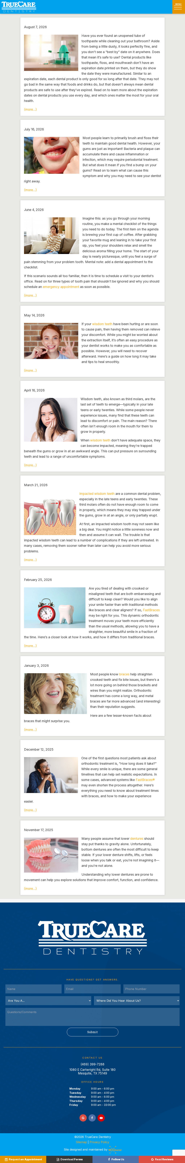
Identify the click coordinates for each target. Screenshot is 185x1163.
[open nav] (178, 6)
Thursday (76, 1101)
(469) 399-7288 (92, 1064)
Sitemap (81, 1142)
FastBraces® (145, 780)
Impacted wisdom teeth (97, 494)
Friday (73, 1105)
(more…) (30, 109)
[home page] (19, 7)
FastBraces (151, 610)
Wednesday (77, 1096)
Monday (74, 1088)
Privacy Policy (99, 1142)
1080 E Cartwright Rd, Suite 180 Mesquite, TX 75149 (92, 1071)
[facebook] (92, 1118)
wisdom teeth (102, 324)
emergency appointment (61, 287)
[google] (83, 1118)
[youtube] (101, 1118)
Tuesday (75, 1092)
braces (124, 674)
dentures (136, 838)
